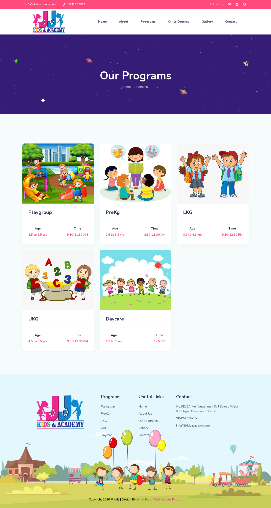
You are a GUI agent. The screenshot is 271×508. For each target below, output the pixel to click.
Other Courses (178, 22)
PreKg (105, 413)
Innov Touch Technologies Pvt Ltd (159, 499)
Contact (231, 22)
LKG (104, 421)
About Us (145, 413)
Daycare (106, 435)
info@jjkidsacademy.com (40, 4)
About (123, 22)
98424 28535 (76, 4)
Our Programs (148, 421)
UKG (104, 428)
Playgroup (108, 406)
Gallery (207, 22)
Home (102, 22)
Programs (148, 22)
